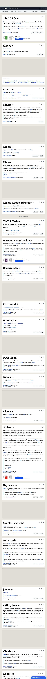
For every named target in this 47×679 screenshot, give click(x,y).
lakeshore (10, 625)
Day (21, 250)
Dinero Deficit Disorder (12, 81)
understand (7, 307)
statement (16, 307)
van (21, 243)
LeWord (8, 331)
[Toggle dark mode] (45, 8)
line (26, 248)
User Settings (42, 11)
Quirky (4, 526)
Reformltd (10, 278)
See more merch (27, 38)
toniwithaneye (10, 369)
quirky (26, 527)
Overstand (5, 312)
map (5, 323)
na (37, 28)
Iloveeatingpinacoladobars (11, 177)
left (39, 559)
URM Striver (9, 471)
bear (12, 168)
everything (20, 323)
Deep (4, 206)
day (24, 608)
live (27, 95)
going (12, 383)
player (18, 326)
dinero (4, 54)
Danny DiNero (34, 82)
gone (37, 440)
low (34, 226)
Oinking (4, 666)
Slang (4, 22)
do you (11, 327)
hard (13, 490)
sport (22, 548)
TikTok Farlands (6, 233)
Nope (9, 621)
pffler (9, 563)
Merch (42, 32)
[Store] (42, 8)
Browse (11, 11)
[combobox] (25, 8)
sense (32, 380)
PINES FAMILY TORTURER (14, 233)
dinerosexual (6, 82)
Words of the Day (5, 11)
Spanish (12, 92)
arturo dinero (13, 82)
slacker (18, 434)
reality (33, 362)
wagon (16, 243)
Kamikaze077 (9, 32)
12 (3, 361)
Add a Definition (35, 11)
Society (19, 11)
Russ (5, 173)
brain (31, 111)
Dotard (4, 385)
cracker (8, 54)
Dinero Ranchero (30, 81)
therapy (36, 208)
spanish (4, 49)
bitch (23, 26)
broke (27, 208)
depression (8, 206)
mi (9, 51)
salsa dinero (41, 82)
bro (18, 230)
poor (6, 490)
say (18, 28)
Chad (14, 553)
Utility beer (5, 625)
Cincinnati (6, 554)
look (31, 150)
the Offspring (18, 23)
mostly (9, 323)
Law (12, 271)
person (21, 362)
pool (8, 619)
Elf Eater (9, 312)
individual (9, 380)
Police (4, 654)
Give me (6, 530)
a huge (15, 152)
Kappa (35, 439)
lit (14, 117)
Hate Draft (5, 563)
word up (28, 22)
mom (7, 417)
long (16, 380)
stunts (15, 595)
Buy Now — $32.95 (19, 38)
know (14, 327)
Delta (4, 488)
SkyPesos (5, 496)
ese (14, 51)
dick (12, 150)
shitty (5, 592)
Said (24, 226)
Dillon (10, 173)
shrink (7, 208)
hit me (9, 417)
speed (4, 656)
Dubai (20, 273)
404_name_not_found (11, 496)
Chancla (4, 419)
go (32, 117)
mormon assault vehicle (7, 254)
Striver (4, 471)
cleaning (40, 618)
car (7, 592)
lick (14, 115)
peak (35, 527)
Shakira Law (5, 278)
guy (5, 150)
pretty (14, 365)
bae (31, 109)
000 (31, 492)
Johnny (9, 663)
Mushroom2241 (12, 533)
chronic (16, 206)
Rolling (33, 167)
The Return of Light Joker (11, 98)
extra (13, 95)
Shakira (26, 273)
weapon (11, 414)
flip (29, 414)
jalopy (4, 598)
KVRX (13, 254)
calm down (30, 383)
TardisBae (8, 419)
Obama (9, 467)
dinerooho (38, 81)
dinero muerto (22, 81)
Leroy (5, 310)
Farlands (15, 230)
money (9, 49)
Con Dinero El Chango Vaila (23, 82)
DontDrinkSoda (9, 666)
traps (7, 656)
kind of (29, 243)
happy (17, 365)
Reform (17, 271)
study (4, 452)
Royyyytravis (9, 121)
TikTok (12, 230)
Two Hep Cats (14, 211)
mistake (39, 271)
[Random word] (39, 8)
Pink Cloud (5, 369)
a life (24, 95)
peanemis (15, 530)
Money (25, 11)
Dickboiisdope (9, 155)
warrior (33, 248)
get (15, 383)
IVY (27, 458)
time (39, 224)
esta (8, 51)
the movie (20, 530)
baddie (16, 111)
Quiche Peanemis (6, 533)
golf (18, 610)
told (13, 310)
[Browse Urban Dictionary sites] (5, 8)
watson (7, 598)
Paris (21, 492)
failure (39, 442)
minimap (4, 331)
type (29, 168)
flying (24, 414)
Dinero (4, 32)
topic (11, 307)
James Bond (11, 595)
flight (18, 492)
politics (28, 454)
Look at (6, 152)
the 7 (41, 310)
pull (8, 595)
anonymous (9, 385)
